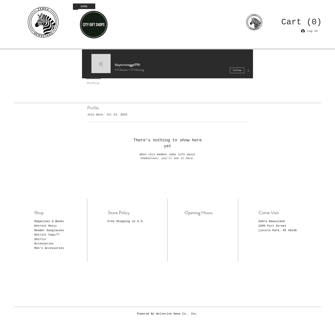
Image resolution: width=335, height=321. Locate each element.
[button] (298, 21)
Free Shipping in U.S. (125, 221)
